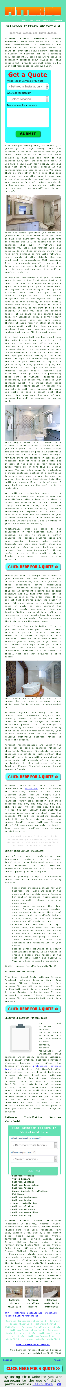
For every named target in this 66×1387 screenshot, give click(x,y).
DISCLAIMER (57, 20)
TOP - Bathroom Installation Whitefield (31, 1313)
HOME (24, 20)
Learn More (43, 1384)
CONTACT (46, 20)
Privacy (58, 1360)
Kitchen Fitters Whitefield (21, 1316)
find (14, 977)
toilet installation (32, 1087)
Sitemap (7, 1360)
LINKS (31, 20)
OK (59, 1384)
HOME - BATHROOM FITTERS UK (33, 1344)
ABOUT (38, 20)
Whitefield (31, 789)
